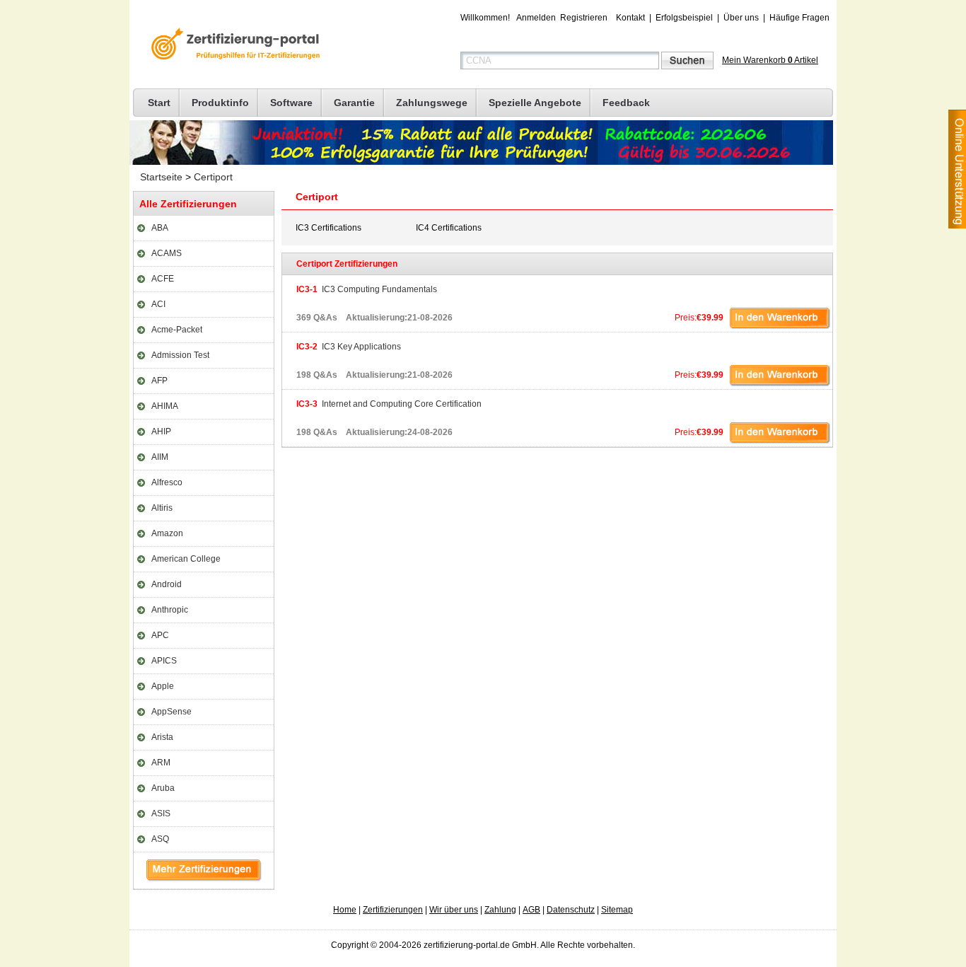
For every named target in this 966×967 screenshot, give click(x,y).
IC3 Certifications (328, 228)
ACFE (162, 279)
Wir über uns (453, 910)
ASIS (160, 813)
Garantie (354, 102)
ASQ (160, 839)
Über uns (741, 18)
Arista (162, 737)
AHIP (161, 431)
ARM (160, 763)
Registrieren (583, 18)
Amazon (167, 533)
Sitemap (617, 910)
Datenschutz (571, 910)
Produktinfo (220, 102)
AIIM (159, 457)
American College (186, 559)
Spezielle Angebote (535, 102)
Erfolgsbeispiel (684, 18)
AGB (531, 910)
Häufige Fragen (799, 18)
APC (160, 635)
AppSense (171, 712)
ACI (158, 304)
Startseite (161, 177)
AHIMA (164, 406)
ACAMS (166, 253)
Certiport (213, 177)
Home (344, 910)
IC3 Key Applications (348, 347)
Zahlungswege (431, 102)
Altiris (162, 508)
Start (159, 102)
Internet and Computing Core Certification (389, 404)
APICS (164, 661)
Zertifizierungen (393, 910)
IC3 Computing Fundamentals (366, 289)
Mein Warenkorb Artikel (770, 60)
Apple (162, 686)
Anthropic (169, 610)
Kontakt (630, 18)
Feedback (626, 102)
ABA (159, 228)
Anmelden (536, 18)
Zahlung (500, 910)
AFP (159, 381)
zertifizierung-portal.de (233, 45)
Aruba (163, 788)
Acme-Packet (176, 330)
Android (166, 584)
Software (291, 102)
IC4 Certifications (449, 228)
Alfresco (166, 482)
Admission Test (180, 355)
